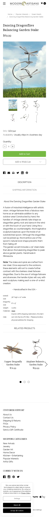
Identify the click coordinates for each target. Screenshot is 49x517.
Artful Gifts (8, 461)
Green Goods (36, 14)
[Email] (9, 173)
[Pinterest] (27, 173)
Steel (13, 311)
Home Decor (9, 452)
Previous (2, 364)
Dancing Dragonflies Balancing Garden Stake (26, 17)
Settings (17, 498)
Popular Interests (22, 14)
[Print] (13, 173)
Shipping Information (24, 190)
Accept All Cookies (16, 511)
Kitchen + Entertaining (13, 455)
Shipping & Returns (12, 420)
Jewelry (6, 446)
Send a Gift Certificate (13, 430)
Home (10, 14)
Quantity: (7, 141)
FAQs (5, 424)
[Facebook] (4, 173)
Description (24, 182)
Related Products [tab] (24, 328)
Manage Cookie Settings (33, 510)
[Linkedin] (22, 173)
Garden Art (8, 449)
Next (46, 364)
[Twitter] (18, 173)
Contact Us (8, 417)
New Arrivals (9, 443)
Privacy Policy (9, 427)
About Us (7, 414)
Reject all (17, 505)
